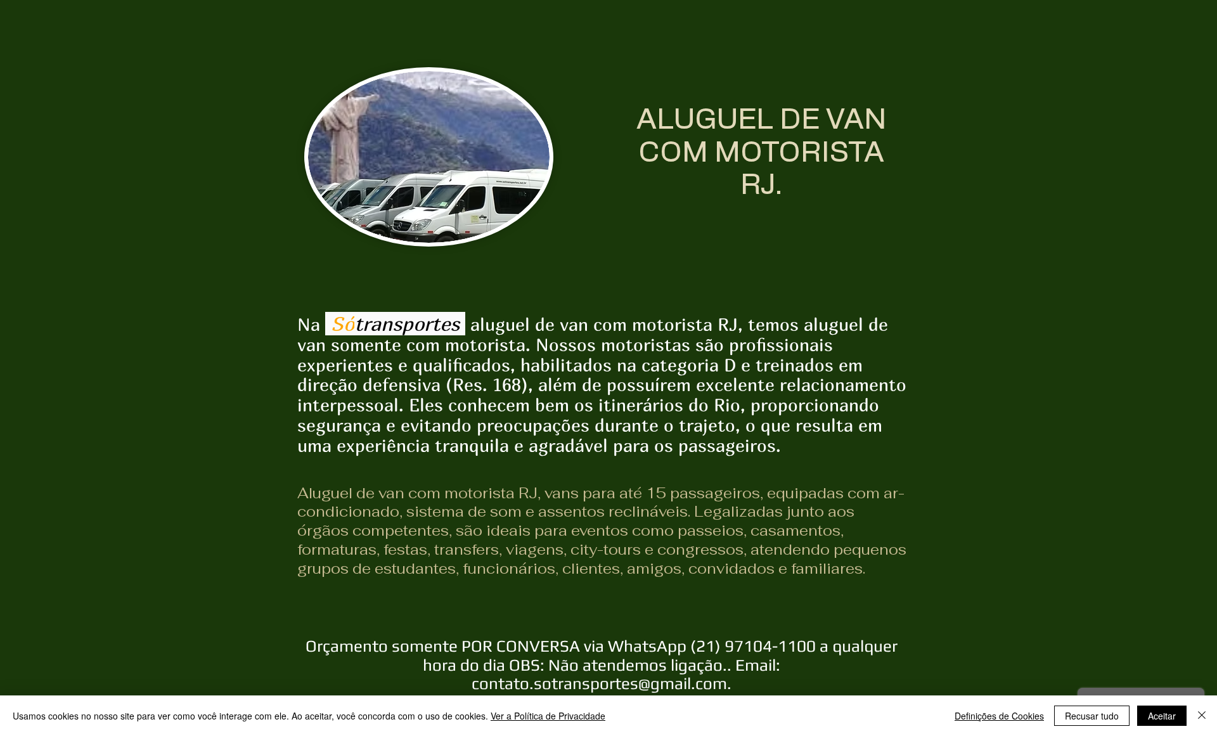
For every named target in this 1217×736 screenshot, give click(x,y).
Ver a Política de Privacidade (548, 715)
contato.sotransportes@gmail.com (599, 683)
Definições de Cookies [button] (999, 715)
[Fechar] (1201, 716)
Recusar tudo (1092, 715)
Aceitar (1162, 715)
